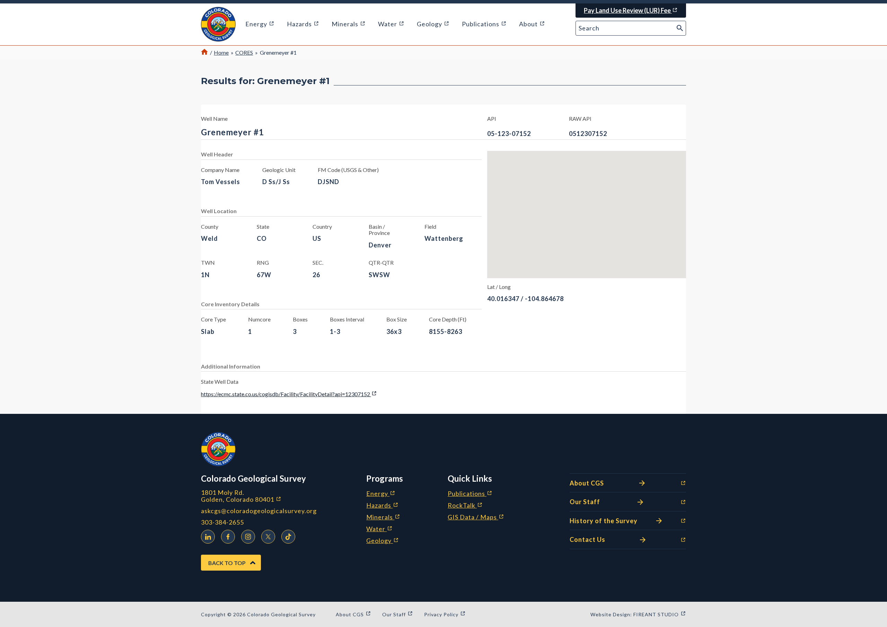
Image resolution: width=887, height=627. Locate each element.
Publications (470, 493)
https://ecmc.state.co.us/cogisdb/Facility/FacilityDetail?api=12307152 (289, 394)
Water (379, 529)
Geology (382, 540)
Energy (380, 493)
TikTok (288, 537)
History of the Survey (607, 521)
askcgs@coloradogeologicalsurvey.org (259, 511)
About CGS (607, 483)
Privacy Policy (445, 614)
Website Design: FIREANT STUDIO (638, 614)
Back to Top (227, 563)
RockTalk (465, 505)
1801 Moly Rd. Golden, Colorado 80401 (278, 496)
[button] (218, 24)
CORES (244, 52)
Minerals (383, 517)
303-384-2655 (222, 522)
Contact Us (607, 540)
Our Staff (607, 502)
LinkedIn (208, 537)
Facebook (228, 537)
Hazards (382, 505)
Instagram (248, 537)
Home (221, 52)
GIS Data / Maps (476, 517)
